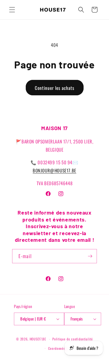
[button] (12, 9)
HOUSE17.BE (38, 338)
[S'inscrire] (90, 256)
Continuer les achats (54, 87)
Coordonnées (57, 348)
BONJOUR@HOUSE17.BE (54, 170)
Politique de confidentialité (72, 338)
